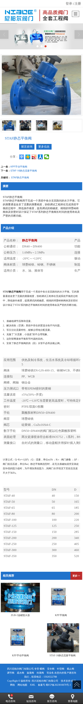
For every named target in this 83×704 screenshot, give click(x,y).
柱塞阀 (40, 672)
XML (32, 684)
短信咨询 (31, 701)
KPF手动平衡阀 (18, 166)
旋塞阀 (30, 672)
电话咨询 (10, 701)
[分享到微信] (46, 156)
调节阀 (10, 672)
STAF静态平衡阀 (20, 177)
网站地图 (22, 684)
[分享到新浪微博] (34, 156)
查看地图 (73, 701)
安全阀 (50, 668)
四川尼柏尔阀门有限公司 (45, 680)
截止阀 (70, 668)
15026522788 (50, 676)
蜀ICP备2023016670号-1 (58, 684)
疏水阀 (20, 672)
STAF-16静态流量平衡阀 (23, 170)
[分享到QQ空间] (27, 156)
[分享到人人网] (40, 156)
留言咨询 (26, 146)
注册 (78, 3)
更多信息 (44, 146)
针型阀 (60, 668)
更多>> (76, 575)
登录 (69, 3)
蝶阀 (42, 668)
